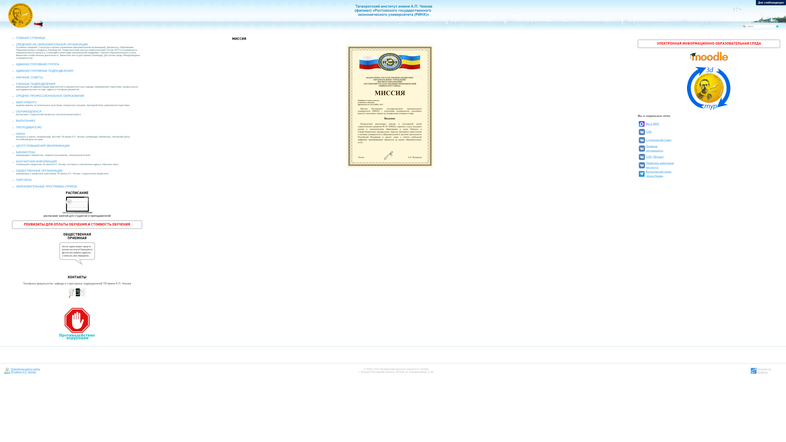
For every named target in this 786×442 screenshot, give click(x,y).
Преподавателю (29, 127)
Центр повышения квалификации (43, 145)
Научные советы (29, 77)
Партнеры (24, 180)
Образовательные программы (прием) (46, 186)
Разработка (764, 371)
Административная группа (37, 64)
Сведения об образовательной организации (52, 44)
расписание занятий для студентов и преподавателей (77, 204)
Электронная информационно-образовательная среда (709, 43)
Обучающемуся (28, 111)
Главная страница (30, 37)
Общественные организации (39, 170)
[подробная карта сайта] (7, 370)
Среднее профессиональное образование (50, 95)
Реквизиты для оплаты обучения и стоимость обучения (77, 224)
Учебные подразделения (35, 84)
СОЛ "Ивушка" (655, 156)
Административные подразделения (44, 70)
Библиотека (25, 152)
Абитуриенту (26, 102)
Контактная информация (36, 161)
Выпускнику (25, 120)
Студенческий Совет (659, 140)
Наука (20, 133)
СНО (649, 131)
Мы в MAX (652, 123)
